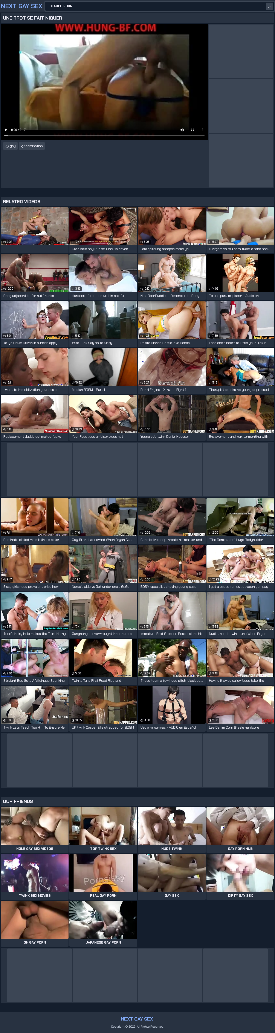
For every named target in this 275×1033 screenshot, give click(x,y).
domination (34, 146)
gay (13, 146)
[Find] (269, 6)
